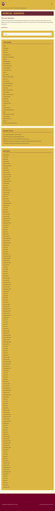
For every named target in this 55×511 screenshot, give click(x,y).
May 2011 (5, 480)
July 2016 (5, 346)
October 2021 (6, 220)
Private (5, 59)
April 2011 (5, 482)
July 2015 (5, 372)
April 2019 (5, 273)
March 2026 (6, 161)
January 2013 (6, 438)
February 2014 (6, 410)
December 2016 (7, 335)
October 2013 (6, 419)
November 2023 (7, 190)
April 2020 (5, 251)
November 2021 (6, 218)
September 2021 (7, 223)
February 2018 (6, 304)
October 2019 (6, 260)
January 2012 (6, 465)
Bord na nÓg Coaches (8, 94)
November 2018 (7, 284)
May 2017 (5, 324)
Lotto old (5, 79)
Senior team (6, 101)
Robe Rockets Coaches (8, 114)
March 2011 (5, 485)
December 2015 (7, 361)
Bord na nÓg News (7, 85)
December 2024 (7, 174)
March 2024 (6, 187)
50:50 (4, 105)
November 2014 (7, 390)
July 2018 (5, 293)
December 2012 (6, 441)
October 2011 (6, 469)
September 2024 (7, 181)
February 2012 (6, 463)
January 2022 (6, 216)
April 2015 (5, 379)
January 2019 (6, 280)
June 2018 (5, 295)
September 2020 (7, 242)
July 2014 (5, 399)
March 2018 (5, 302)
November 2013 (7, 416)
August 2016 (6, 344)
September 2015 (7, 368)
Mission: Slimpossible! (8, 76)
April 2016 (5, 353)
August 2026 (6, 154)
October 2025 (6, 163)
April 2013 (5, 432)
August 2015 (6, 370)
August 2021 (6, 225)
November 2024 (7, 176)
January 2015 (6, 386)
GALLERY (5, 50)
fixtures (5, 72)
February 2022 (6, 214)
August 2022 (6, 205)
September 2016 (7, 342)
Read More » (4, 27)
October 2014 (6, 392)
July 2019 (5, 267)
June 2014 (5, 401)
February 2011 (6, 487)
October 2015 (6, 366)
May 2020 (5, 249)
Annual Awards (7, 18)
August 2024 (6, 183)
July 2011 (5, 476)
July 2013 (5, 425)
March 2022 (6, 212)
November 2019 (7, 258)
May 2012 (5, 456)
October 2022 (6, 201)
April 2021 (5, 232)
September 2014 (7, 394)
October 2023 (6, 192)
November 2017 (7, 311)
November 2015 (7, 364)
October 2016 (6, 339)
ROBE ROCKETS (7, 118)
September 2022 (7, 203)
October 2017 (6, 313)
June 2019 (5, 269)
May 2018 (5, 297)
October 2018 (6, 286)
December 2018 (7, 282)
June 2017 (5, 322)
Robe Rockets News (8, 83)
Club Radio (5, 48)
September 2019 (7, 262)
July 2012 (5, 452)
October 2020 (6, 240)
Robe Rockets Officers (8, 109)
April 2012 (5, 458)
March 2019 (5, 275)
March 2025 (6, 170)
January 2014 (6, 412)
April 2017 (5, 326)
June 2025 (5, 168)
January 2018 (6, 306)
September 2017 (7, 315)
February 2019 (6, 278)
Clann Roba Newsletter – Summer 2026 (12, 134)
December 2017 (7, 308)
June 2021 (5, 227)
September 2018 (7, 289)
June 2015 (5, 375)
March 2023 (6, 198)
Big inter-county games (8, 57)
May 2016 (5, 350)
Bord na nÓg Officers (8, 90)
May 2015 (5, 377)
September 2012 (7, 447)
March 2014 (5, 408)
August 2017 (6, 317)
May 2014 (5, 403)
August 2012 (6, 449)
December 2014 (7, 388)
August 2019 (6, 264)
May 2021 (5, 229)
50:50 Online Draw (7, 65)
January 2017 (6, 333)
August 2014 (6, 397)
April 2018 (5, 300)
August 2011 (6, 474)
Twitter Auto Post (7, 70)
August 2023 (6, 194)
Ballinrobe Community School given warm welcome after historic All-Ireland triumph (22, 141)
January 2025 (6, 172)
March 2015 (5, 381)
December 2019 (7, 256)
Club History (6, 74)
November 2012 (6, 443)
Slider (4, 46)
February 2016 (6, 357)
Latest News (6, 92)
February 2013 (6, 436)
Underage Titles (7, 103)
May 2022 (5, 209)
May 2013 (5, 430)
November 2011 (6, 467)
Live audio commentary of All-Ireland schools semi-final (16, 143)
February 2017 (6, 331)
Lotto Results (6, 116)
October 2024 (6, 179)
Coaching (5, 87)
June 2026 (5, 157)
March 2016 (5, 355)
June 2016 (5, 348)
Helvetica (5, 52)
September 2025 (7, 165)
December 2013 (7, 414)
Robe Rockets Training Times (10, 123)
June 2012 (5, 454)
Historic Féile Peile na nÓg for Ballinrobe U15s (13, 136)
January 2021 (6, 236)
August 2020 (6, 245)
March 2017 (5, 328)
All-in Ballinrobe (6, 63)
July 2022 (5, 207)
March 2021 (5, 234)
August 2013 (6, 423)
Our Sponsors (6, 81)
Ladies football (6, 96)
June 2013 (5, 427)
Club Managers (6, 68)
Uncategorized (6, 54)
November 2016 (7, 337)
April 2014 (5, 405)
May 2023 (5, 196)
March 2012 (5, 460)
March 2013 (5, 434)
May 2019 (5, 271)
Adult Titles (5, 98)
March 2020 (6, 253)
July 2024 (5, 185)
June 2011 (5, 478)
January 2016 (6, 359)
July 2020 (5, 247)
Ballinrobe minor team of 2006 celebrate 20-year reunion (16, 139)
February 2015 (6, 383)
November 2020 (7, 238)
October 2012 (6, 445)
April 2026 (5, 159)
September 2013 (7, 421)
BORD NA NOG (6, 61)
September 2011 (7, 471)
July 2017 (5, 320)
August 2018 (6, 291)
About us (5, 120)
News (4, 112)
